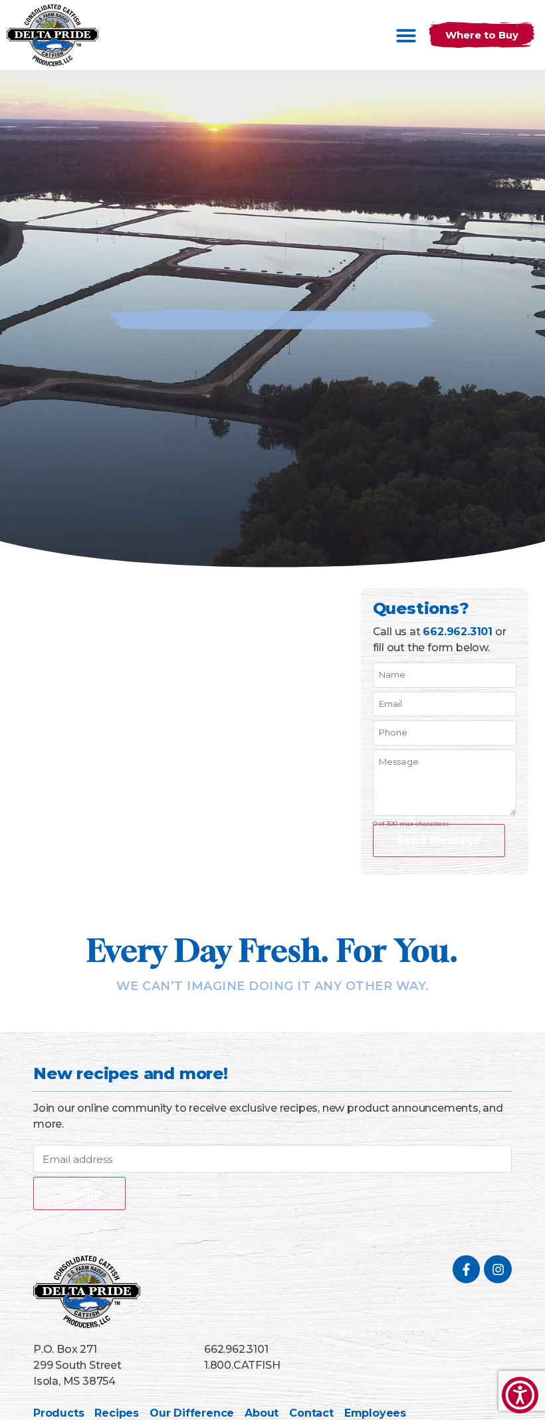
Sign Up (79, 1193)
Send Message (439, 840)
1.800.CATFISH (242, 1365)
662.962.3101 (457, 631)
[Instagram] (498, 1269)
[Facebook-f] (467, 1269)
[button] (406, 35)
